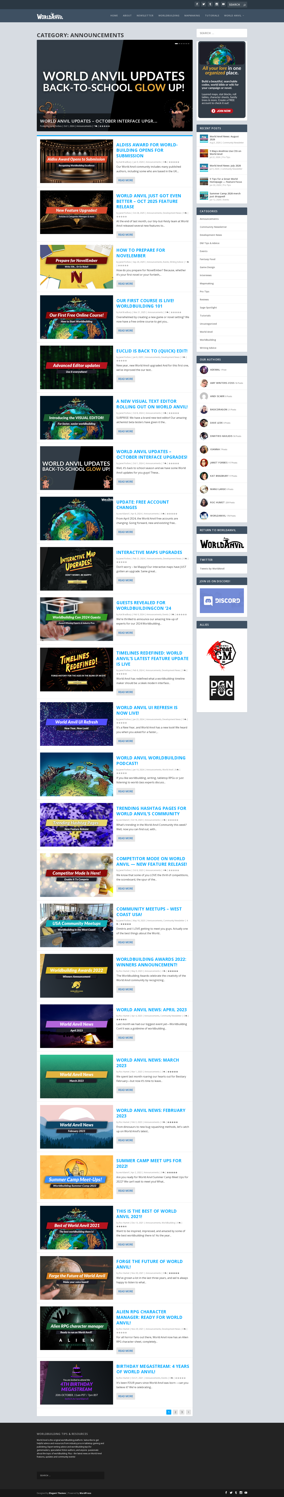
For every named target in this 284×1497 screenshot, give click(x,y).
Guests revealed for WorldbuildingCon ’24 (143, 605)
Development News (172, 213)
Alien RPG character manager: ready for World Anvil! (149, 1317)
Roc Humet (124, 971)
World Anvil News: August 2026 (224, 138)
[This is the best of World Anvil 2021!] (76, 1227)
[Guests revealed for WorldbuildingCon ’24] (76, 619)
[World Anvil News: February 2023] (76, 1127)
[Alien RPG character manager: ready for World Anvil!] (76, 1328)
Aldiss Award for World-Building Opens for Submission (147, 150)
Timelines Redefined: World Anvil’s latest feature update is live (152, 658)
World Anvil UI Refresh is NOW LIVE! (147, 710)
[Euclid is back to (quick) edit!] (76, 367)
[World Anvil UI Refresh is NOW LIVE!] (76, 724)
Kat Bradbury (125, 162)
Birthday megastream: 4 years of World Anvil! (152, 1369)
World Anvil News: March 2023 (147, 1062)
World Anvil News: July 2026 (225, 165)
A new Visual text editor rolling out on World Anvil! (152, 404)
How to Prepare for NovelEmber (140, 253)
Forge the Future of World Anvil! (149, 1264)
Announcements (84, 126)
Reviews (204, 299)
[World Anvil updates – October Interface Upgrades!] (76, 468)
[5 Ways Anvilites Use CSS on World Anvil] (204, 153)
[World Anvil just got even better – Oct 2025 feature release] (76, 212)
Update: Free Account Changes (142, 504)
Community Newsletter (174, 920)
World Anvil (232, 15)
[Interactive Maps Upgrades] (76, 569)
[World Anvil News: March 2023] (76, 1076)
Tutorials (212, 15)
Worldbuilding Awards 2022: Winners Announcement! (151, 962)
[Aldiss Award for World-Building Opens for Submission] (76, 161)
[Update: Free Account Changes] (76, 518)
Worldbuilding (168, 15)
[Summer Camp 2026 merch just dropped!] (204, 196)
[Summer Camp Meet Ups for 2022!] (76, 1177)
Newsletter (145, 15)
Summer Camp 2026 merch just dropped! (225, 195)
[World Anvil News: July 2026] (204, 168)
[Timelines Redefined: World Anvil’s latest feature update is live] (76, 669)
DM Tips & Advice (209, 243)
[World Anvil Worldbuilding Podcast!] (76, 774)
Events (166, 262)
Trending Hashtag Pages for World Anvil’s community (151, 811)
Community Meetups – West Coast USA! (149, 911)
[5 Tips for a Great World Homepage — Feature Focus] (204, 181)
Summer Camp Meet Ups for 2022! (148, 1163)
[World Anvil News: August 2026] (204, 139)
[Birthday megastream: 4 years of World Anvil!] (76, 1383)
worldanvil (124, 513)
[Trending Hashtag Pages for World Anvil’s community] (76, 825)
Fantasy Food (207, 259)
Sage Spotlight (208, 307)
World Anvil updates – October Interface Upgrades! (152, 454)
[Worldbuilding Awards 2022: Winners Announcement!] (76, 976)
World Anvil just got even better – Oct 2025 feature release (148, 201)
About (127, 15)
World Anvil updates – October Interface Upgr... (98, 121)
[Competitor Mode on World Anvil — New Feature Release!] (76, 875)
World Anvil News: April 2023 (151, 1010)
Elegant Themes (57, 1493)
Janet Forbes (56, 126)
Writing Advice (176, 262)
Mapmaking (192, 15)
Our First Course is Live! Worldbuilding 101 (145, 303)
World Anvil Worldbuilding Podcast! (151, 760)
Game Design (207, 267)
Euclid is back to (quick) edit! (152, 351)
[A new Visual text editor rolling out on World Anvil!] (76, 418)
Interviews (206, 275)
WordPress (85, 1493)
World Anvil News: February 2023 (150, 1113)
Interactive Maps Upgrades (149, 552)
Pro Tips (226, 157)
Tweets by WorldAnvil (212, 568)
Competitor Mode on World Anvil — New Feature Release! (151, 861)
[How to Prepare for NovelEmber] (76, 266)
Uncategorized (208, 323)
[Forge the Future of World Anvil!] (76, 1278)
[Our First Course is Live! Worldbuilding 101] (76, 317)
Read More (125, 180)
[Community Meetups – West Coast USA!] (76, 925)
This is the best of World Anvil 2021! (146, 1214)
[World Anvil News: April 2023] (76, 1026)
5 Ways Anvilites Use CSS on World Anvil (225, 152)
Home (114, 15)
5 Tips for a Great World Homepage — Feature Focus (226, 180)
